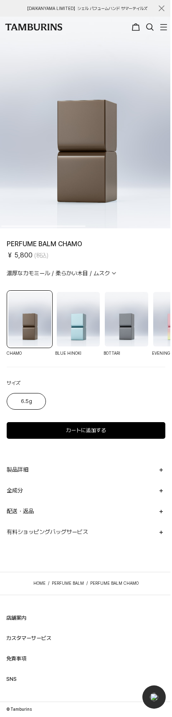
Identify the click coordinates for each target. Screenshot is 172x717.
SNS (11, 679)
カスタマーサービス (28, 638)
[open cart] (137, 27)
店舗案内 (16, 618)
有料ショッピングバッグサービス (47, 532)
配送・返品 (20, 511)
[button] (154, 697)
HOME (39, 583)
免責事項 (16, 658)
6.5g (26, 401)
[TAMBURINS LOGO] (33, 27)
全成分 (15, 490)
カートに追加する (86, 430)
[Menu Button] (162, 27)
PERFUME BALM (68, 583)
